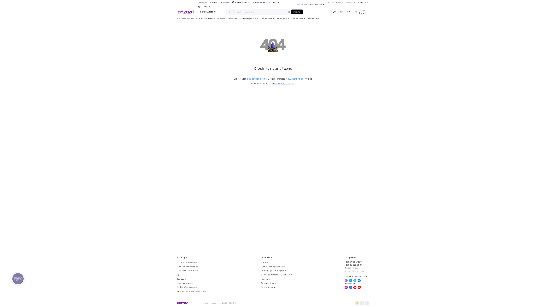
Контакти (225, 2)
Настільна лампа (185, 283)
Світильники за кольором (274, 18)
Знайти (296, 12)
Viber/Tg (275, 2)
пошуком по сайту (297, 78)
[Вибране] (348, 12)
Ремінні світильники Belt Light (192, 291)
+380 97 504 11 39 (309, 4)
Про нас (265, 262)
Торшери (181, 279)
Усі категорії (209, 12)
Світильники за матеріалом (242, 18)
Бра (179, 275)
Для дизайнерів (242, 2)
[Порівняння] (341, 12)
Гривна (334, 2)
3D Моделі (205, 7)
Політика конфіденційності (274, 266)
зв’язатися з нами (257, 78)
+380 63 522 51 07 (353, 265)
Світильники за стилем (211, 18)
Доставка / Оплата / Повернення (276, 275)
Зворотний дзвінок (353, 268)
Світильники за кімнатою (304, 18)
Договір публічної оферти (273, 270)
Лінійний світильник (187, 287)
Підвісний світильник (187, 266)
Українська (356, 2)
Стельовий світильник (187, 270)
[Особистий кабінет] (334, 12)
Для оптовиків (259, 2)
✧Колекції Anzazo (186, 18)
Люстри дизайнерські (187, 262)
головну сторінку (284, 83)
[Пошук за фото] (288, 12)
